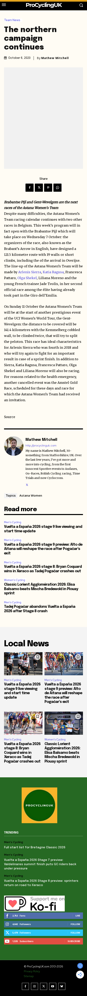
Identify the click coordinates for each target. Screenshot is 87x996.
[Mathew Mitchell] (13, 461)
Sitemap (29, 976)
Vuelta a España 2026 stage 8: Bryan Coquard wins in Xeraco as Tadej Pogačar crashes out (22, 752)
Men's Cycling (12, 522)
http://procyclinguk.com (40, 445)
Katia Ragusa (53, 272)
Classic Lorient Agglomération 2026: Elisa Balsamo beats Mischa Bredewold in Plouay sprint (41, 589)
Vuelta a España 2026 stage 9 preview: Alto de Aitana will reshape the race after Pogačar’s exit (43, 549)
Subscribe (74, 941)
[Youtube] (52, 986)
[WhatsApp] (57, 188)
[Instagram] (34, 986)
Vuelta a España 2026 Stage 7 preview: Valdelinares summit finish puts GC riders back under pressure (40, 864)
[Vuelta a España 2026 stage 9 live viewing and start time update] (23, 663)
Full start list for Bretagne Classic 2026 (34, 847)
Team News (12, 20)
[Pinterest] (48, 188)
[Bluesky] (61, 986)
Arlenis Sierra (29, 272)
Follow (75, 924)
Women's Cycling (14, 580)
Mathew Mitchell (55, 58)
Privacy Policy (32, 971)
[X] (39, 188)
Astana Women (30, 495)
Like (77, 915)
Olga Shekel (27, 278)
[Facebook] (29, 188)
